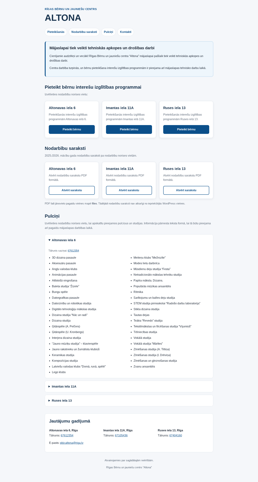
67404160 (175, 435)
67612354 (73, 250)
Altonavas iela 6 (64, 240)
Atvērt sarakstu (72, 190)
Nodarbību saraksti (84, 31)
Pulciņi (108, 31)
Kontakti (125, 31)
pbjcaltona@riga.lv (71, 442)
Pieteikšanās (55, 31)
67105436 (121, 435)
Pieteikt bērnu (72, 129)
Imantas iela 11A (64, 386)
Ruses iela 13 (62, 400)
